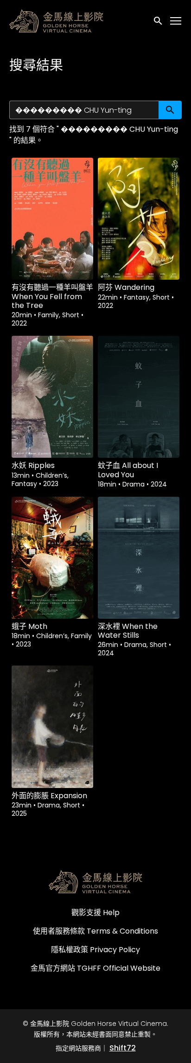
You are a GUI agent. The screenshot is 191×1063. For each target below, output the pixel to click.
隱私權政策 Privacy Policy (95, 949)
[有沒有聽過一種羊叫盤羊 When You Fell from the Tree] (52, 219)
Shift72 (122, 1048)
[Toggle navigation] (176, 21)
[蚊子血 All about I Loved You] (138, 397)
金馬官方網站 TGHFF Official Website (95, 968)
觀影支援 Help (95, 912)
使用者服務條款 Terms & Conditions (95, 931)
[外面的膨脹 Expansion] (52, 727)
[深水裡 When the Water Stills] (138, 558)
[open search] (158, 20)
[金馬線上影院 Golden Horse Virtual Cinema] (96, 881)
